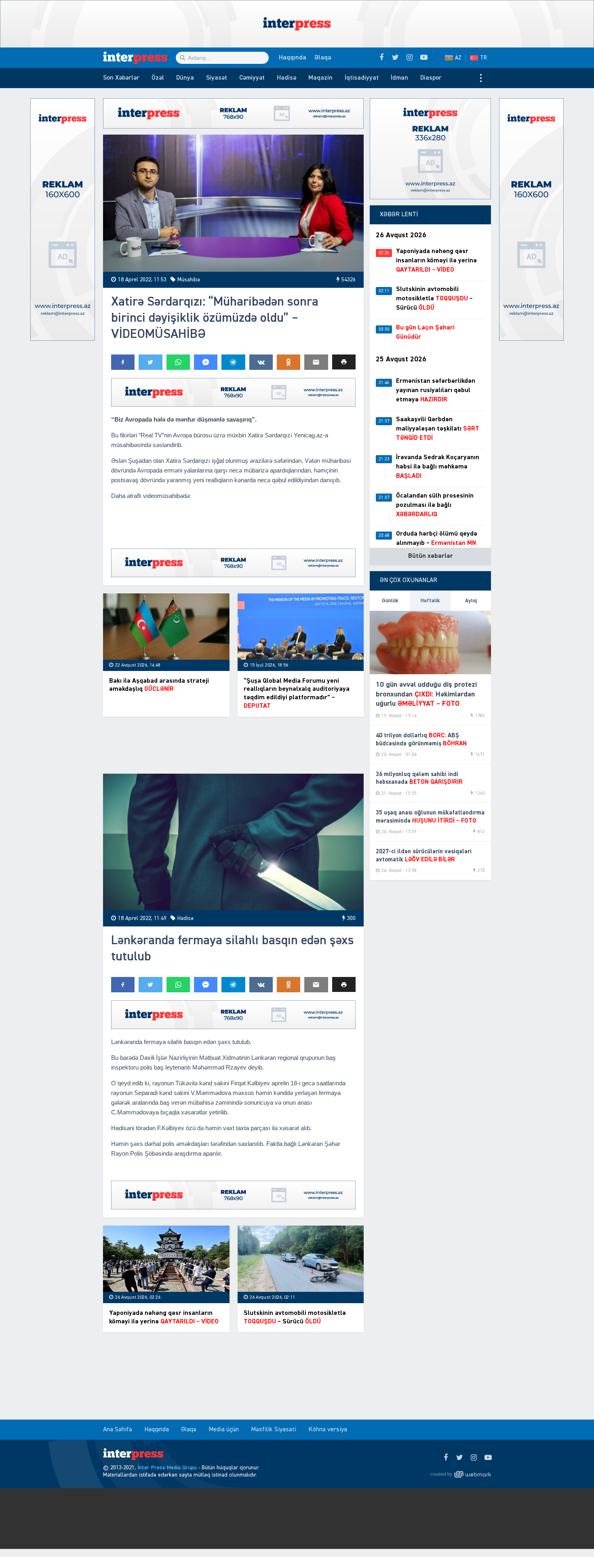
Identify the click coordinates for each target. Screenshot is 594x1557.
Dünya (185, 78)
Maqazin (320, 78)
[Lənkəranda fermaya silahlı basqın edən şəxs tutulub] (233, 842)
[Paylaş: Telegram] (233, 362)
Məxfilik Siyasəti (273, 1429)
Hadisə (286, 78)
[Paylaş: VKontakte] (261, 362)
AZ (458, 58)
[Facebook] (445, 1458)
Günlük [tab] (390, 600)
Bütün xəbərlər (430, 556)
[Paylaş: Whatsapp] (178, 362)
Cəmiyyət (252, 78)
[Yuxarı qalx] (571, 1534)
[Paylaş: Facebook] (123, 362)
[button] (344, 361)
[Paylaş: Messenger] (205, 362)
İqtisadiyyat (362, 78)
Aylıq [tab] (471, 600)
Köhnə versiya (327, 1429)
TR (483, 58)
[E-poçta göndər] (316, 362)
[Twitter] (460, 1458)
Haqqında (292, 58)
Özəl (158, 78)
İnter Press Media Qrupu (167, 1467)
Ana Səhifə (117, 1429)
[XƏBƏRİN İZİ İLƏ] (139, 58)
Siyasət (216, 78)
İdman (399, 78)
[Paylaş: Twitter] (150, 362)
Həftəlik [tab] (430, 600)
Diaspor (431, 78)
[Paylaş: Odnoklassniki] (288, 362)
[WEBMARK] (460, 1474)
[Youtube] (488, 1458)
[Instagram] (474, 1458)
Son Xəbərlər (121, 78)
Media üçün (224, 1429)
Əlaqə (322, 58)
